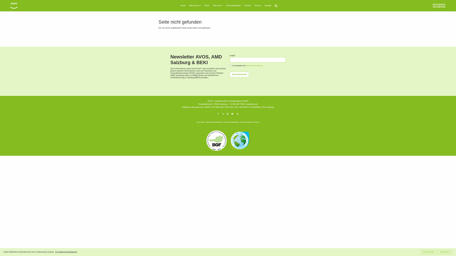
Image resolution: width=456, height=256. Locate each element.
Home (183, 6)
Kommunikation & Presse (249, 122)
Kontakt (268, 6)
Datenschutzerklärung (254, 66)
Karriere (247, 6)
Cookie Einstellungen (231, 122)
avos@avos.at (252, 104)
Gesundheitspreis (233, 6)
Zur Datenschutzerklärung (66, 252)
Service (258, 6)
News (206, 6)
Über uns (217, 6)
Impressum (201, 122)
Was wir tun (194, 6)
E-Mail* (232, 56)
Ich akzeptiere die (247, 66)
